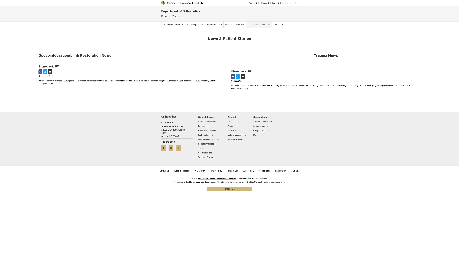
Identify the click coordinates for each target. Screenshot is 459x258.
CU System (200, 171)
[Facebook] (164, 151)
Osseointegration (193, 25)
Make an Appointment (237, 135)
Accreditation (264, 171)
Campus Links (260, 117)
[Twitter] (172, 151)
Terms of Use (232, 171)
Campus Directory (261, 131)
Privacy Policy (216, 171)
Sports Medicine (205, 153)
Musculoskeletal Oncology (209, 139)
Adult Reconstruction (207, 122)
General (232, 117)
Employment (280, 171)
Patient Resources (235, 139)
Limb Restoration (213, 25)
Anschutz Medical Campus (264, 122)
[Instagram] (179, 151)
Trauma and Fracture (172, 25)
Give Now (295, 171)
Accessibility (248, 171)
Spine (200, 148)
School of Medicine (261, 126)
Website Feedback (182, 171)
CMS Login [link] (230, 189)
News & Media (234, 131)
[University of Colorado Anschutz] (182, 3)
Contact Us (232, 126)
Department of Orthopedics (180, 11)
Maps (255, 135)
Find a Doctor (233, 122)
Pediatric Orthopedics (207, 144)
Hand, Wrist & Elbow (207, 131)
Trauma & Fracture (206, 157)
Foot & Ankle (203, 126)
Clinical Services (206, 117)
